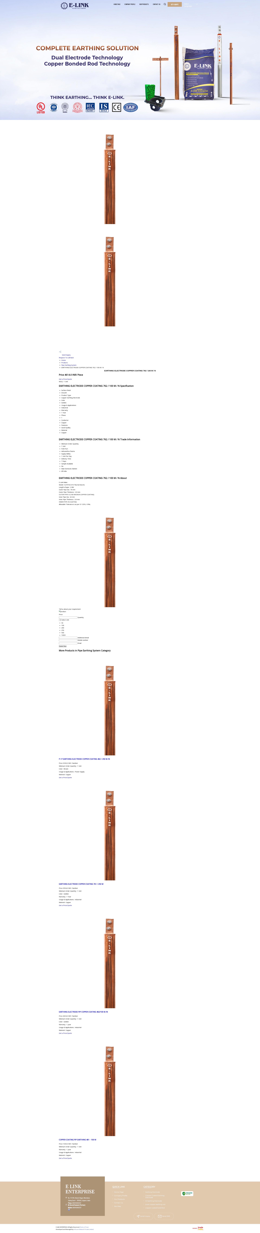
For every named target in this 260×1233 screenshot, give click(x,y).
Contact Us (156, 4)
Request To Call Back (66, 358)
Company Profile (129, 4)
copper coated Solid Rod (155, 1208)
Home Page (117, 4)
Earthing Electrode (152, 1192)
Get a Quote (174, 4)
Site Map (117, 1206)
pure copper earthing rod (155, 1204)
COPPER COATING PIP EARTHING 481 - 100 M (77, 1139)
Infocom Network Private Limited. (84, 1229)
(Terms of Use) (84, 1227)
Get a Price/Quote (65, 379)
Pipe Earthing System (68, 365)
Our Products (144, 4)
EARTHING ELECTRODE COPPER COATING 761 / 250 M (81, 884)
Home (63, 360)
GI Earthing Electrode (153, 1201)
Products (64, 363)
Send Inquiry (66, 355)
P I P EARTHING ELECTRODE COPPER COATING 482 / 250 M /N (84, 759)
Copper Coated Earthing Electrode (154, 1196)
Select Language (188, 5)
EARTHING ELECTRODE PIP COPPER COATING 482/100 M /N (83, 1012)
